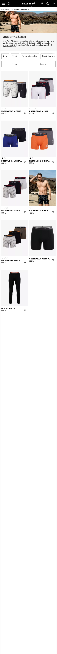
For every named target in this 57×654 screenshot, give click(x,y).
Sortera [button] (43, 64)
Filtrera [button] (14, 64)
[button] (3, 3)
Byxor (5, 56)
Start (3, 9)
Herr (8, 9)
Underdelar (15, 9)
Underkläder (24, 9)
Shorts (14, 56)
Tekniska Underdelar (29, 56)
